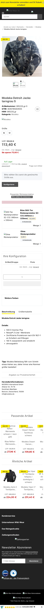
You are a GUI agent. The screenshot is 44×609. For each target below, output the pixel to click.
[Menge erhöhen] (38, 277)
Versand (18, 150)
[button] (32, 12)
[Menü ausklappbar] (3, 11)
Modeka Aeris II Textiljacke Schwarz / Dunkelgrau (10, 488)
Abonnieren (33, 561)
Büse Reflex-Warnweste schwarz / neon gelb (10, 443)
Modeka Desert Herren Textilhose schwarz (28, 443)
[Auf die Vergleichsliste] (37, 109)
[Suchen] (39, 16)
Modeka (15, 114)
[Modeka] (6, 119)
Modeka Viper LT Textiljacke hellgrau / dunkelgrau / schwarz (28, 488)
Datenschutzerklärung (31, 552)
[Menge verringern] (5, 277)
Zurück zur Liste (9, 27)
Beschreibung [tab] (8, 312)
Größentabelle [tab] (25, 312)
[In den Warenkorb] (3, 35)
